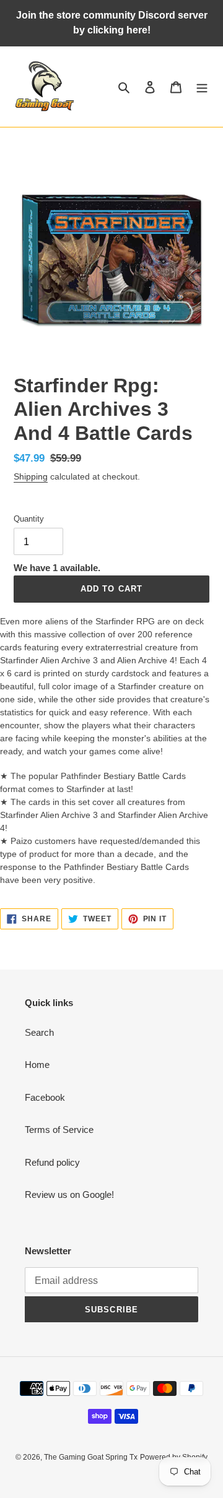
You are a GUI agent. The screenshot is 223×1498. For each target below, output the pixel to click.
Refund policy (52, 1162)
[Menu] (202, 87)
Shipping (31, 476)
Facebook (45, 1097)
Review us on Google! (69, 1194)
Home (37, 1064)
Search (39, 1032)
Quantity (29, 518)
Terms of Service (59, 1129)
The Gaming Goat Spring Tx (91, 1457)
